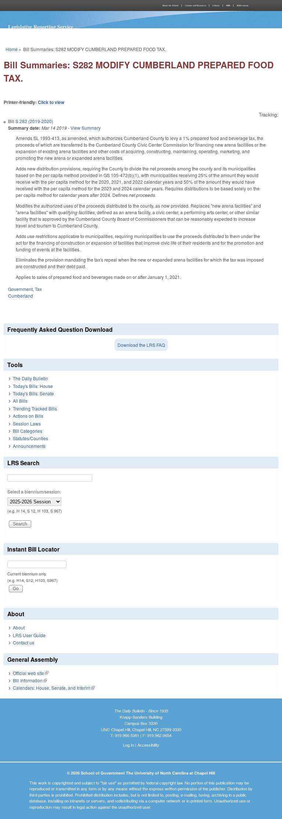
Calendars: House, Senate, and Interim (54, 688)
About (19, 627)
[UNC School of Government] (71, 5)
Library (216, 5)
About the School (170, 5)
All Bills (20, 401)
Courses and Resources (195, 5)
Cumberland (20, 295)
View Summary (85, 128)
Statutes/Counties (30, 438)
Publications (242, 5)
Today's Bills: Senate (33, 393)
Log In (128, 745)
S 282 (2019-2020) (34, 121)
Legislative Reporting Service (40, 26)
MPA (228, 5)
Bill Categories (27, 431)
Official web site (30, 673)
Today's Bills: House (33, 386)
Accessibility (148, 745)
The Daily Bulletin (30, 378)
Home (12, 49)
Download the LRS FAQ (141, 345)
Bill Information (30, 680)
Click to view (51, 102)
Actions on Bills (28, 416)
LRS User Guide (29, 635)
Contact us (23, 642)
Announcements (29, 446)
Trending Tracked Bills (35, 408)
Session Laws (27, 423)
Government (20, 289)
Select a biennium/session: (34, 491)
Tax (38, 289)
